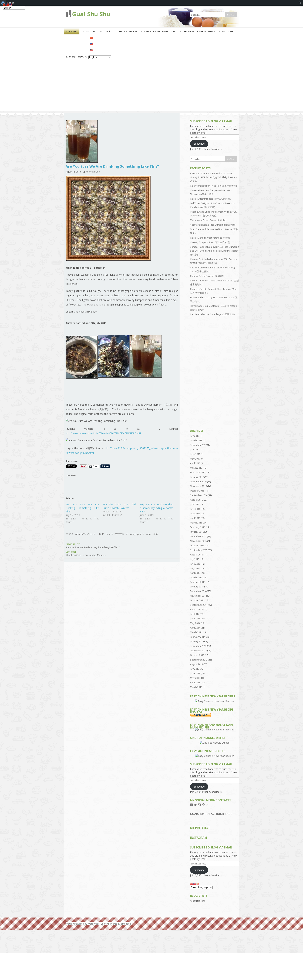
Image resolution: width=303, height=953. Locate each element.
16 (103, 534)
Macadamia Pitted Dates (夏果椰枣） (209, 220)
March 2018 (196, 440)
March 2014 (196, 632)
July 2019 (194, 435)
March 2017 (196, 467)
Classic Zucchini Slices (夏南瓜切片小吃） (211, 198)
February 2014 (197, 636)
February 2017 (197, 472)
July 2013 (194, 668)
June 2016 (195, 508)
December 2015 (198, 536)
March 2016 (196, 522)
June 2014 (195, 618)
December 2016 (198, 481)
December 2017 (198, 445)
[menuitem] (300, 3)
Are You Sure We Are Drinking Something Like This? (82, 508)
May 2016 (195, 513)
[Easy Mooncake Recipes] (214, 755)
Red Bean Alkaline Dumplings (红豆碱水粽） (213, 314)
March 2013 (196, 687)
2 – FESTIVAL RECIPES (126, 31)
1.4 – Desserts (88, 31)
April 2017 (195, 463)
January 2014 (197, 641)
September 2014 (198, 604)
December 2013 (198, 646)
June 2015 (195, 563)
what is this (152, 534)
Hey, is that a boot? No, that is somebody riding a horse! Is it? (156, 508)
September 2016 (198, 495)
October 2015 (197, 545)
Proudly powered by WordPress (83, 923)
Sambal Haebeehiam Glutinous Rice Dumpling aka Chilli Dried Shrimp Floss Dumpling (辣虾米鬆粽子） (214, 250)
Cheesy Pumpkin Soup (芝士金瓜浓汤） (210, 242)
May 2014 (195, 623)
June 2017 (195, 454)
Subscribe (199, 143)
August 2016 (196, 499)
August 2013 (196, 664)
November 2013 (198, 650)
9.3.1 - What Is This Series (81, 534)
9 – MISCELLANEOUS (76, 57)
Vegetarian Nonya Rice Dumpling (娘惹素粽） (213, 224)
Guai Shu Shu (91, 14)
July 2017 (194, 449)
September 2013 (198, 659)
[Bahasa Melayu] (99, 49)
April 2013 (195, 682)
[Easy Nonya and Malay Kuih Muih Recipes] (214, 729)
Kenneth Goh (93, 171)
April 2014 (195, 627)
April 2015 (195, 572)
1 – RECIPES (72, 31)
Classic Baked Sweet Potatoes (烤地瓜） (211, 237)
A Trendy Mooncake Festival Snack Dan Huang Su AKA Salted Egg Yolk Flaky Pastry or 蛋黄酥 (214, 177)
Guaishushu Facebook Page (211, 814)
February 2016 (197, 527)
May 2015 (195, 568)
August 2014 (196, 609)
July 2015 (194, 559)
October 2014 (197, 600)
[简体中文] (99, 37)
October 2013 (197, 655)
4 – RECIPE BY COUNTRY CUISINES (197, 31)
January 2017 (197, 477)
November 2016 (198, 486)
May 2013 (195, 677)
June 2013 (195, 673)
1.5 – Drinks (106, 31)
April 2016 (195, 518)
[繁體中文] (99, 43)
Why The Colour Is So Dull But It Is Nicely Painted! (119, 506)
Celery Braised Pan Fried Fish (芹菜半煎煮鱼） (214, 185)
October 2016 (197, 490)
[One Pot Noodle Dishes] (215, 742)
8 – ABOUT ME (225, 31)
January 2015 (197, 586)
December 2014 (198, 591)
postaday (131, 534)
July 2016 (194, 504)
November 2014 (198, 595)
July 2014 (194, 614)
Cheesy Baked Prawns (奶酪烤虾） (208, 276)
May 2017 (195, 458)
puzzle (140, 534)
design (109, 534)
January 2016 (197, 531)
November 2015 (198, 540)
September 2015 (198, 550)
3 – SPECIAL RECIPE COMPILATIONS (159, 31)
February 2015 (197, 582)
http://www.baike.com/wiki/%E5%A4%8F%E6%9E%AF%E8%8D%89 (103, 433)
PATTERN (119, 534)
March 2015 (196, 577)
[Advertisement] (151, 86)
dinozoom (126, 923)
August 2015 (196, 554)
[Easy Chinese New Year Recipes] (214, 701)
